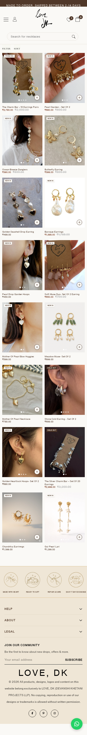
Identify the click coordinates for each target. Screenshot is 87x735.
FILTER (6, 48)
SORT (17, 48)
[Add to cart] (37, 97)
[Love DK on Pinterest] (43, 713)
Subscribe (74, 659)
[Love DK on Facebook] (32, 713)
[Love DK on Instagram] (54, 713)
